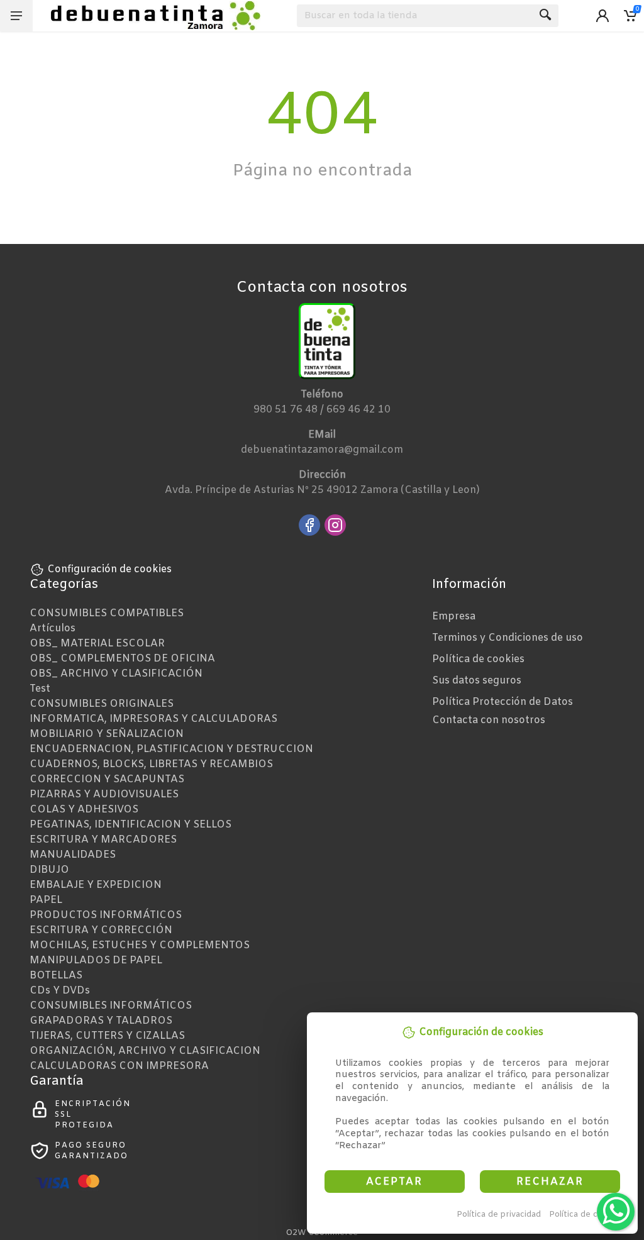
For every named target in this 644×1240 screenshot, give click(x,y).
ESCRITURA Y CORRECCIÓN (101, 930)
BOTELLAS (56, 975)
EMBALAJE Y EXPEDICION (96, 885)
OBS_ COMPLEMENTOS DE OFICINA (122, 658)
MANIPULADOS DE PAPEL (96, 960)
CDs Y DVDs (60, 990)
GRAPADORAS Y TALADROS (101, 1020)
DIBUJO (49, 870)
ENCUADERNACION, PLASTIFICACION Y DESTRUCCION (171, 749)
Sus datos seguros (476, 680)
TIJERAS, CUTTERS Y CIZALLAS (107, 1036)
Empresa (453, 616)
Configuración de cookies (109, 569)
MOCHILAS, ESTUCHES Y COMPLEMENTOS (140, 945)
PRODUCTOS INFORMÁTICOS (106, 915)
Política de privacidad (499, 1214)
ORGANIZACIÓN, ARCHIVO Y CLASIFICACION (145, 1051)
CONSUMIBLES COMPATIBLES (107, 613)
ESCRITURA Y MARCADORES (103, 839)
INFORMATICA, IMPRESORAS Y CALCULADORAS (153, 719)
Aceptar (394, 1181)
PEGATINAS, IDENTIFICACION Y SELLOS (130, 824)
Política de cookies (586, 1214)
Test (40, 688)
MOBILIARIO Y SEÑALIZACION (107, 734)
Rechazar (550, 1181)
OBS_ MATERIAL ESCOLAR (97, 643)
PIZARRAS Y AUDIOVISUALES (104, 794)
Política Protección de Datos (502, 702)
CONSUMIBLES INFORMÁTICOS (111, 1005)
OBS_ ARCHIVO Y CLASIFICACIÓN (116, 673)
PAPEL (46, 900)
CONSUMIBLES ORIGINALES (102, 704)
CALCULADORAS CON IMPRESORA (119, 1066)
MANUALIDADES (73, 854)
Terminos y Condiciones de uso (507, 638)
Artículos (52, 628)
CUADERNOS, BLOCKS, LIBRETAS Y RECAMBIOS (151, 764)
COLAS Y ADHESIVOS (84, 809)
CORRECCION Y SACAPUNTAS (107, 779)
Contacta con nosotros (488, 720)
